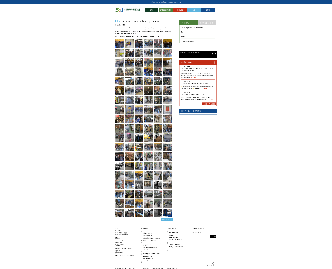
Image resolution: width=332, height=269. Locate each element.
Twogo (168, 268)
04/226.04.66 (172, 250)
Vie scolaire (180, 10)
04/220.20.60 (146, 262)
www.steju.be (172, 228)
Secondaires (118, 236)
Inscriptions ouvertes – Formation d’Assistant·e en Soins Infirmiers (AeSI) (197, 69)
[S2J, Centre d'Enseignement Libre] (127, 10)
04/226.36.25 (146, 251)
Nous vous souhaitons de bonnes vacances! (195, 83)
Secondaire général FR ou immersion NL (192, 27)
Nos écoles (118, 230)
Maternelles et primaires (121, 234)
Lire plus (193, 77)
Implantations (119, 252)
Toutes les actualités (209, 104)
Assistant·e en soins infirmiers (123, 248)
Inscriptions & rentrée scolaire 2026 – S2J (195, 94)
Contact (208, 10)
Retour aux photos (167, 219)
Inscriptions (118, 254)
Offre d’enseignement (165, 10)
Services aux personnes (187, 41)
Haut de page (210, 265)
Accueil (151, 10)
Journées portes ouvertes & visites (124, 255)
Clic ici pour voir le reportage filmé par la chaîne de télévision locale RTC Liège (137, 36)
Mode (182, 32)
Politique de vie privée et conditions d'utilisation (152, 268)
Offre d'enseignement (121, 233)
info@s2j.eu (146, 228)
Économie (183, 36)
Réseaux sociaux (119, 244)
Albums (119, 21)
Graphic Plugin (174, 268)
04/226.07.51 (146, 240)
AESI (194, 10)
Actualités (118, 245)
